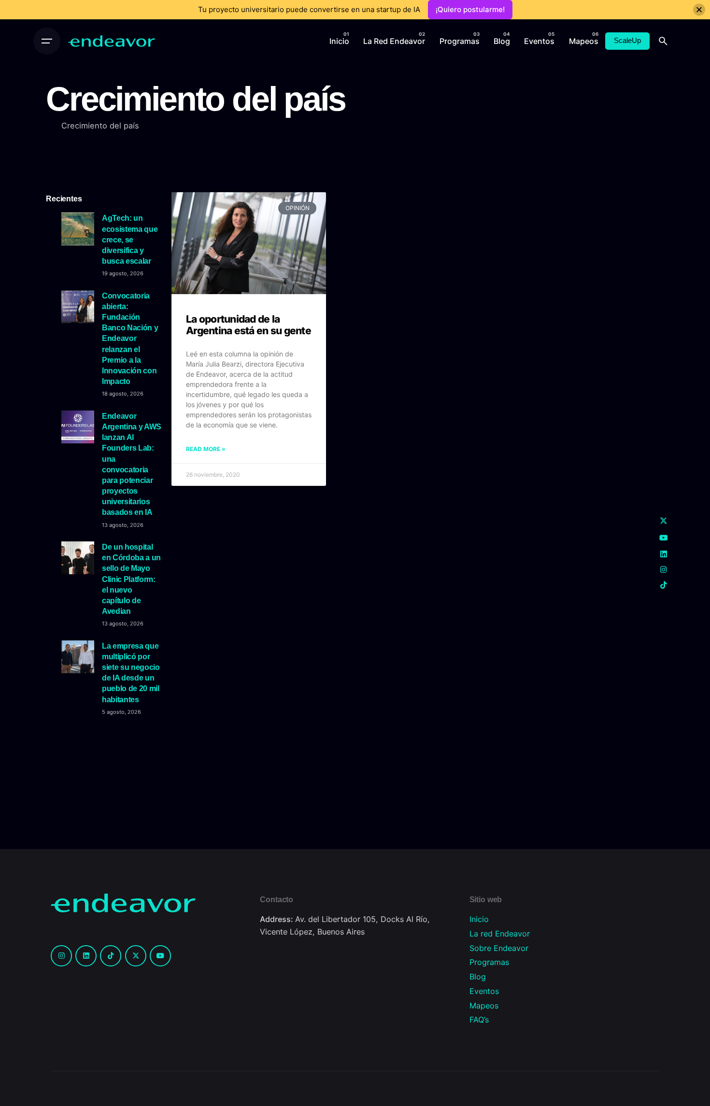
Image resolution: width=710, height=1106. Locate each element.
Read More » (206, 449)
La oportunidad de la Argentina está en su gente (248, 325)
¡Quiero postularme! (470, 9)
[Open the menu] (46, 41)
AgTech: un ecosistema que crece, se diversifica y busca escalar (129, 239)
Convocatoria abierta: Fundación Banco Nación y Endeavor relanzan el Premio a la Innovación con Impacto (130, 338)
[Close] (699, 10)
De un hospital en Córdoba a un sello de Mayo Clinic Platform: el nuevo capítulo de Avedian (131, 578)
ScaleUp (627, 40)
